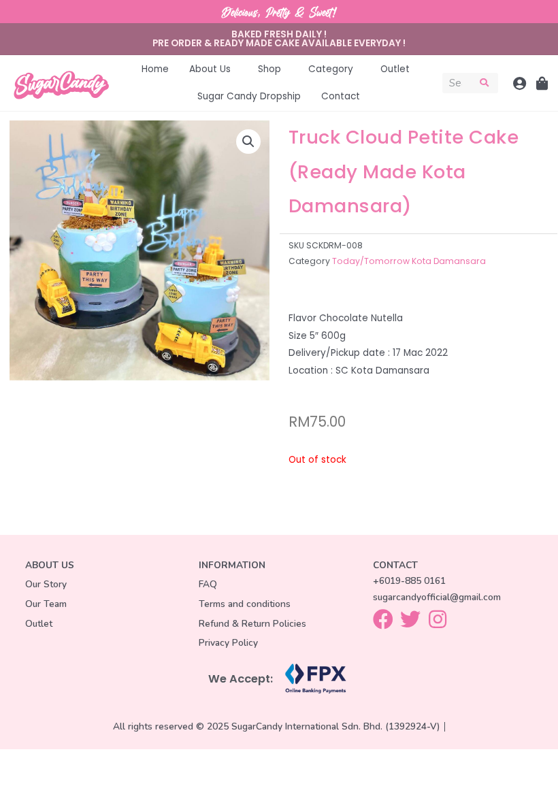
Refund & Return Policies (252, 623)
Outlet (395, 69)
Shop (269, 69)
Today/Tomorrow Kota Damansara (409, 261)
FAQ (208, 584)
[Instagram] (437, 619)
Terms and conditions (245, 603)
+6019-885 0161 (409, 580)
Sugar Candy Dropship (249, 96)
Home (155, 69)
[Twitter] (410, 619)
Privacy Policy (228, 642)
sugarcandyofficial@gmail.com (437, 597)
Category (330, 69)
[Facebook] (383, 619)
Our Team (46, 603)
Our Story (46, 584)
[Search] (485, 83)
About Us (210, 69)
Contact (340, 96)
